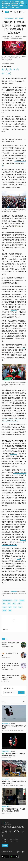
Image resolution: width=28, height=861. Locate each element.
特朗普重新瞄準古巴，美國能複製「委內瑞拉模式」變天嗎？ (13, 810)
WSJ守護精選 (5, 723)
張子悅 (3, 681)
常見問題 (4, 841)
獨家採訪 (14, 309)
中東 (19, 603)
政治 (14, 603)
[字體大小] (15, 12)
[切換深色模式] (20, 12)
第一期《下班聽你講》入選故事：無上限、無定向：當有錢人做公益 (10, 665)
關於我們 (4, 839)
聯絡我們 (10, 839)
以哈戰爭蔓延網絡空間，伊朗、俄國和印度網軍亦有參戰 (14, 163)
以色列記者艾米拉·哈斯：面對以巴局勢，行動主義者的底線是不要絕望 (14, 542)
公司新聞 (16, 841)
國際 (10, 607)
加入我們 (16, 839)
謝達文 (3, 757)
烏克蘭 (4, 610)
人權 (16, 18)
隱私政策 (18, 852)
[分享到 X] (6, 69)
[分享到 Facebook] (10, 69)
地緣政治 (21, 18)
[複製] (3, 69)
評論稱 (19, 558)
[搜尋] (22, 12)
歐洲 (15, 607)
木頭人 (3, 657)
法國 (20, 607)
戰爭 (9, 603)
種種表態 (17, 226)
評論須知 (5, 629)
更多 (7, 639)
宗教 (4, 603)
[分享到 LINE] (17, 69)
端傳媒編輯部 (13, 591)
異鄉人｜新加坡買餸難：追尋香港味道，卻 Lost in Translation (10, 677)
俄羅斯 (4, 607)
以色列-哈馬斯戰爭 (9, 18)
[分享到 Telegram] (14, 69)
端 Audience (5, 669)
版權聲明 (10, 841)
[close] (26, 4)
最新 (3, 639)
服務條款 (23, 852)
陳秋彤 (3, 813)
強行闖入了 (13, 454)
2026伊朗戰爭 (5, 751)
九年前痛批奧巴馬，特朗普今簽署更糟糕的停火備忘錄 (13, 754)
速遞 (10, 610)
